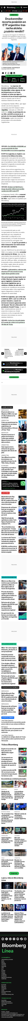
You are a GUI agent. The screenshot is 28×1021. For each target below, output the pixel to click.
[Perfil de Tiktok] (21, 939)
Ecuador (3, 970)
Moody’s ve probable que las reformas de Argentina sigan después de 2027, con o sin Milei (20, 864)
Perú (2, 969)
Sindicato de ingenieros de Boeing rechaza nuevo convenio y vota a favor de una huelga (9, 354)
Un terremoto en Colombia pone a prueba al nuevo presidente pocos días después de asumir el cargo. (8, 762)
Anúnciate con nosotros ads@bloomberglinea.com (12, 1014)
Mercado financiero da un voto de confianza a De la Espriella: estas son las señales (20, 842)
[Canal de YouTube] (10, 939)
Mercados (3, 986)
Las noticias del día (14, 377)
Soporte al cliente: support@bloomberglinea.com (12, 1015)
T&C (2, 1005)
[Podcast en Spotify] (25, 939)
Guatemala (3, 978)
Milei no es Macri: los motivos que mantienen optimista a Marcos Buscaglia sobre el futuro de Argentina (9, 585)
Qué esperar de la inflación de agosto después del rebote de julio (9, 450)
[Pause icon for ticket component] (2, 11)
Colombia (3, 965)
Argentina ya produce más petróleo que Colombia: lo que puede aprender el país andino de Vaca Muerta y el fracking (9, 472)
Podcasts (3, 993)
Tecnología (3, 1004)
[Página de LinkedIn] (17, 939)
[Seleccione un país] (4, 7)
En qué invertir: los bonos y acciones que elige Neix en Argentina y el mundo (9, 616)
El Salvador (4, 976)
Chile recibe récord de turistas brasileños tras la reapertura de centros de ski (7, 863)
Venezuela (3, 966)
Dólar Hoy (3, 987)
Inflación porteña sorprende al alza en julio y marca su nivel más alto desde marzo (8, 657)
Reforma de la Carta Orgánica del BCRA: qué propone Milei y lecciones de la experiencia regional (9, 606)
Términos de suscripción (7, 1003)
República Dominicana (6, 977)
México (3, 962)
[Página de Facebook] (3, 939)
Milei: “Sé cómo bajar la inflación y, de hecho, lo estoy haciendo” (9, 649)
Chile (2, 967)
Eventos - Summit (5, 1011)
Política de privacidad (6, 1001)
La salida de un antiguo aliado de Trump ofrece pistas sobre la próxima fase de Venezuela (13, 739)
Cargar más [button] (14, 873)
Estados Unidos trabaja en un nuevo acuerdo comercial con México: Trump (19, 353)
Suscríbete (3, 1000)
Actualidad (3, 988)
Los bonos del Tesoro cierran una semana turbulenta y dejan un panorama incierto (8, 540)
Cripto (2, 990)
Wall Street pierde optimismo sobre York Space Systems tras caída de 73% (8, 521)
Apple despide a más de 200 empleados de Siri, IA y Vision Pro (7, 840)
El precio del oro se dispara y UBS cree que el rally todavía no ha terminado (9, 415)
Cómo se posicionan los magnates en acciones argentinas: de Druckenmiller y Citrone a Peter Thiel (9, 426)
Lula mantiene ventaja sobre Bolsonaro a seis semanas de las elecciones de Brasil (19, 795)
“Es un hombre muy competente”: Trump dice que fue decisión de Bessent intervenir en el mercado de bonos (9, 530)
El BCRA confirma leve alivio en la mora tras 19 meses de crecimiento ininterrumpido (9, 549)
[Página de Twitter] (6, 939)
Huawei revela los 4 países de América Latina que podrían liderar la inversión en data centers (8, 438)
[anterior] (2, 353)
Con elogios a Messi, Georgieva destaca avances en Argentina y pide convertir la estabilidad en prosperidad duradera (9, 668)
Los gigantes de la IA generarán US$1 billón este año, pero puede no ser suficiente (12, 730)
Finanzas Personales (6, 991)
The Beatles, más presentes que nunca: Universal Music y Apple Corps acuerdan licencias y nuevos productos (20, 895)
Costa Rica (3, 974)
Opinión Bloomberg (8, 717)
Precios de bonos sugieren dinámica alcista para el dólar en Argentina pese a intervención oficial (9, 595)
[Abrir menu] (2, 7)
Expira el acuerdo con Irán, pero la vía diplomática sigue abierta (8, 751)
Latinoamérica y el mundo (7, 959)
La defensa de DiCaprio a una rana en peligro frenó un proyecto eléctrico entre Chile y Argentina (7, 917)
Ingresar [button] (25, 7)
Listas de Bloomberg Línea (7, 994)
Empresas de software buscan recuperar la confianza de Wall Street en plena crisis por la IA (9, 511)
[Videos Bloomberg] (14, 745)
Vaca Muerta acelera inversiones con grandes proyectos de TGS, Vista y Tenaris (8, 460)
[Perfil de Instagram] (14, 939)
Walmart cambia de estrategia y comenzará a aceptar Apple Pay (20, 816)
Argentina (14, 15)
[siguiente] (25, 353)
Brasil (2, 961)
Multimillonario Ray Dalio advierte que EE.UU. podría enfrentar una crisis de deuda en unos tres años (9, 500)
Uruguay (3, 973)
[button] (3, 73)
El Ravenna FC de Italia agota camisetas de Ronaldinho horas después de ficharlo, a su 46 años (6, 895)
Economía (3, 984)
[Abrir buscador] (21, 7)
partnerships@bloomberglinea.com (9, 1013)
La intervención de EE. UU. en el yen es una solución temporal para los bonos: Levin (9, 773)
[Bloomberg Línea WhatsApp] (14, 485)
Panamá (3, 972)
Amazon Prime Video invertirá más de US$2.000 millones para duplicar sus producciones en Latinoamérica (20, 917)
